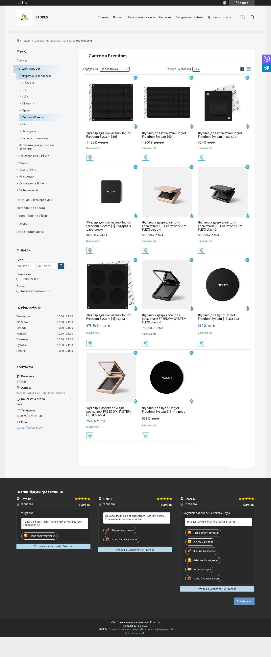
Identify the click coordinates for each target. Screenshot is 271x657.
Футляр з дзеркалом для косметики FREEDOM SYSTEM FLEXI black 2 (220, 226)
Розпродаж (26, 176)
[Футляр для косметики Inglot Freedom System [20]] (111, 102)
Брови (26, 110)
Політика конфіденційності (157, 629)
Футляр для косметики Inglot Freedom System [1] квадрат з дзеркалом (108, 226)
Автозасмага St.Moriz (33, 183)
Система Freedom (33, 117)
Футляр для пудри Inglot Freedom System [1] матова (218, 316)
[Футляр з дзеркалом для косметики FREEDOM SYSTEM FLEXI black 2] (223, 192)
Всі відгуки (244, 601)
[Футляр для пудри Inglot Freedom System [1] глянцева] (167, 377)
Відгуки (22, 223)
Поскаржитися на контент (124, 629)
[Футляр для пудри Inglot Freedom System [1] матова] (223, 285)
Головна (103, 17)
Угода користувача (30, 231)
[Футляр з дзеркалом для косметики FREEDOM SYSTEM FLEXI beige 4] (167, 192)
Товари (26, 40)
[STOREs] (24, 17)
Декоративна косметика (50, 40)
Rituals (23, 162)
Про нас (118, 17)
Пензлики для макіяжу (34, 155)
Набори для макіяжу (35, 138)
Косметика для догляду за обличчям (36, 147)
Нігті (25, 124)
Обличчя (28, 82)
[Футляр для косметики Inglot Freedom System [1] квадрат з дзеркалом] (111, 192)
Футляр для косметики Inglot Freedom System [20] (108, 134)
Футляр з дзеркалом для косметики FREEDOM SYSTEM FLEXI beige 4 (164, 226)
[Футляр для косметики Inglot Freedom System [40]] (167, 102)
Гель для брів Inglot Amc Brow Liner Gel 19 (211, 521)
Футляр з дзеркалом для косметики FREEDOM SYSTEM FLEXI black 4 (164, 318)
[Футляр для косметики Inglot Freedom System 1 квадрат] (223, 102)
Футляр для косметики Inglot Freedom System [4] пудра (108, 316)
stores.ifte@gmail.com (30, 427)
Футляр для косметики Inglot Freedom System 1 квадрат (220, 134)
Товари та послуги (140, 17)
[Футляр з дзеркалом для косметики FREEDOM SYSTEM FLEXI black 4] (167, 285)
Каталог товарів (28, 68)
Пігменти (28, 103)
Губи (25, 96)
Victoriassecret (28, 190)
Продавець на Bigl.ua (135, 625)
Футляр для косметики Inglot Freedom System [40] (164, 134)
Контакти (165, 17)
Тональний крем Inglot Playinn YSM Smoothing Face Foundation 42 (52, 523)
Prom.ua (155, 622)
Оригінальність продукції (34, 199)
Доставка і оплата (219, 17)
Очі (24, 89)
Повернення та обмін (189, 17)
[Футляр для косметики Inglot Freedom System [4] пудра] (111, 285)
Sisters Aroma (28, 169)
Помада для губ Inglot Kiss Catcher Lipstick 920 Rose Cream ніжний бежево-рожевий (135, 517)
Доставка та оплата (30, 207)
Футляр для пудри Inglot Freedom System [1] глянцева (163, 409)
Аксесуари (29, 131)
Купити (89, 157)
